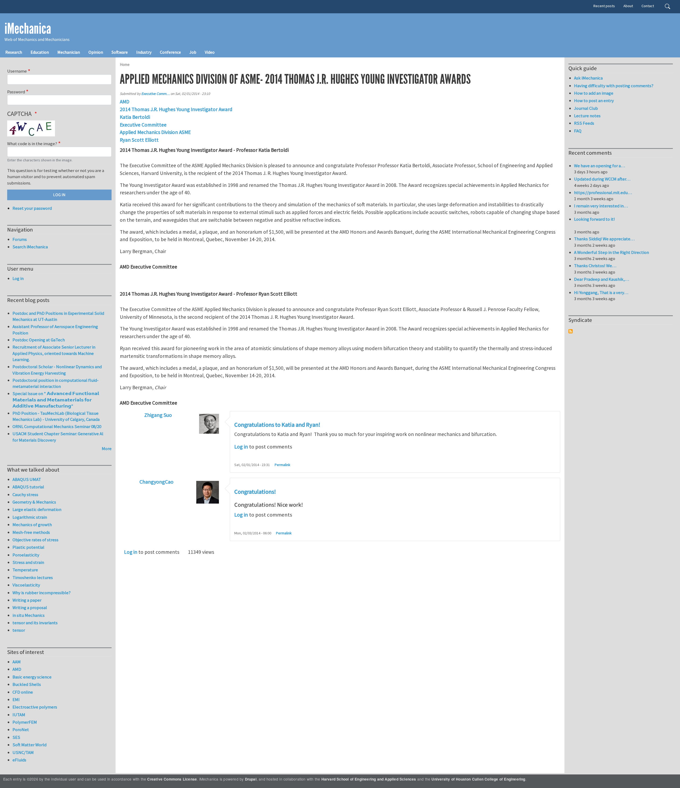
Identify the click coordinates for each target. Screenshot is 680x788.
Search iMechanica (30, 247)
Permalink (282, 464)
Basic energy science (32, 677)
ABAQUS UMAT (26, 479)
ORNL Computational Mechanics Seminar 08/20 (56, 426)
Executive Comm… (155, 93)
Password (16, 92)
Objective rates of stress (35, 540)
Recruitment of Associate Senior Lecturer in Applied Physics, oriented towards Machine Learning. (53, 353)
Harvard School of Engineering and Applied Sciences (368, 779)
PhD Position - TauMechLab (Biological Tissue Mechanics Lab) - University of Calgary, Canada (56, 416)
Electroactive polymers (34, 707)
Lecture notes (587, 116)
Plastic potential (28, 547)
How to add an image (593, 93)
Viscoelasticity (26, 585)
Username (17, 71)
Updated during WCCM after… (602, 179)
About (628, 5)
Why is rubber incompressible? (41, 593)
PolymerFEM (24, 722)
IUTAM (18, 715)
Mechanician (68, 52)
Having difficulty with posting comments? (613, 86)
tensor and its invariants (35, 623)
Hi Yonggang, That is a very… (601, 292)
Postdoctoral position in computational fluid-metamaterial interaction (55, 383)
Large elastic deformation (36, 509)
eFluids (19, 760)
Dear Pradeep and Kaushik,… (601, 279)
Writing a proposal (29, 607)
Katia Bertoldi (135, 117)
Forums (19, 239)
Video (210, 52)
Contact (647, 5)
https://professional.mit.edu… (603, 192)
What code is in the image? (32, 143)
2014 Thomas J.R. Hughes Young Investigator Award (176, 109)
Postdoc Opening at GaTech (38, 340)
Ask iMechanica (588, 78)
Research (13, 52)
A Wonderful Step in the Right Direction (611, 252)
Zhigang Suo (158, 415)
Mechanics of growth (32, 524)
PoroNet (20, 729)
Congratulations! (255, 492)
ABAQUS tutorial (28, 487)
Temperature (25, 570)
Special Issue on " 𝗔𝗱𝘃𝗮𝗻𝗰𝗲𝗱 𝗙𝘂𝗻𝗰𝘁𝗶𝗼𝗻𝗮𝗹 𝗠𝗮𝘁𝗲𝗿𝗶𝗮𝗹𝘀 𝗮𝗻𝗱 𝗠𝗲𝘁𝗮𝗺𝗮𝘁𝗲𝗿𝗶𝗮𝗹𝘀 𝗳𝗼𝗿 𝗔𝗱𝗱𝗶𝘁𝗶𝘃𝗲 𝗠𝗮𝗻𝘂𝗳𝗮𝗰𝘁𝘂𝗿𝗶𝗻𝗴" (55, 400)
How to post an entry (594, 100)
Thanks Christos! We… (595, 266)
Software (120, 52)
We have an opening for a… (599, 166)
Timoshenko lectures (32, 577)
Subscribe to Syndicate (570, 331)
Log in (241, 446)
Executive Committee (143, 124)
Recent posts (604, 5)
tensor (18, 630)
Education (40, 52)
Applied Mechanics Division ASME (155, 132)
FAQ (577, 131)
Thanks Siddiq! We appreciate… (604, 239)
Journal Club (586, 108)
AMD (124, 101)
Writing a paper (26, 600)
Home (125, 64)
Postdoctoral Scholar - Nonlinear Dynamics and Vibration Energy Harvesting (57, 370)
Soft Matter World (29, 745)
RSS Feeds (584, 123)
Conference (170, 52)
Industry (143, 52)
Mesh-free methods (31, 532)
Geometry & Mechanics (34, 502)
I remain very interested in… (601, 206)
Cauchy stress (25, 494)
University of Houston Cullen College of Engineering (478, 779)
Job (192, 52)
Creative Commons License (172, 779)
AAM (16, 662)
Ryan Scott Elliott (139, 140)
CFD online (22, 692)
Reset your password (32, 208)
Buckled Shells (26, 684)
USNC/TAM (23, 752)
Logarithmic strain (29, 517)
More (107, 448)
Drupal (251, 779)
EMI (16, 699)
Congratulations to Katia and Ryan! (277, 425)
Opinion (95, 52)
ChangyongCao (156, 481)
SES (16, 737)
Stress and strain (28, 562)
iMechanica (28, 29)
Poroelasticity (25, 555)
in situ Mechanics (28, 615)
